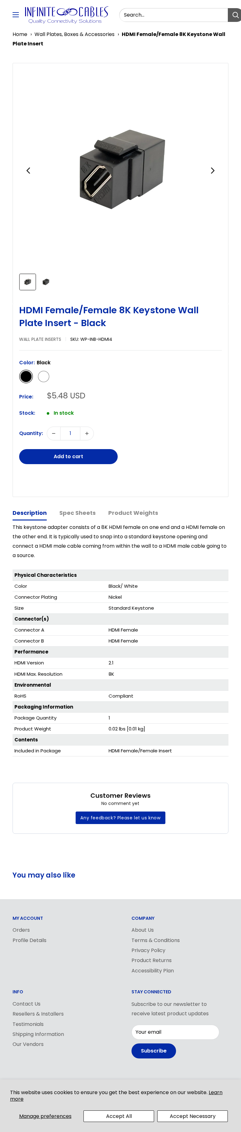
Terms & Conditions (155, 940)
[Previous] (28, 170)
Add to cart (68, 456)
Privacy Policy (148, 950)
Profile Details (29, 940)
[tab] (30, 513)
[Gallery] (120, 180)
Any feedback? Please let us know (120, 818)
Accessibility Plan (152, 970)
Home (20, 34)
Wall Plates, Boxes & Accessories (75, 34)
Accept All (119, 1116)
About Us (142, 930)
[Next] (213, 170)
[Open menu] (16, 14)
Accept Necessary (193, 1116)
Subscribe (154, 1050)
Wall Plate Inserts (40, 339)
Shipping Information (38, 1034)
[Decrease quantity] (53, 433)
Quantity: (31, 433)
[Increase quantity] (87, 433)
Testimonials (28, 1024)
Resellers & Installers (38, 1013)
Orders (21, 930)
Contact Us (26, 1003)
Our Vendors (28, 1044)
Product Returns (151, 960)
